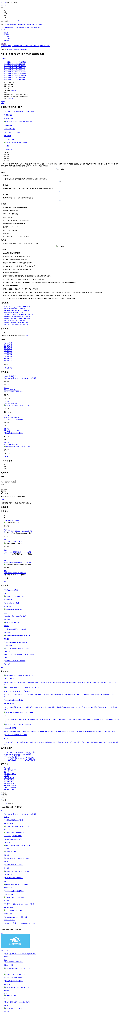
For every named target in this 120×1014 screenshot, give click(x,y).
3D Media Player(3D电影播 (11, 417)
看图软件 (6, 772)
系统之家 (3, 2)
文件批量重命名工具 (10, 774)
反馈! (27, 336)
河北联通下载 (8, 353)
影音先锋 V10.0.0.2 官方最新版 (13, 541)
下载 (5, 529)
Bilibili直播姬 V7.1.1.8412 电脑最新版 (14, 77)
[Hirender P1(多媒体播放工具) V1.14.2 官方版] (17, 405)
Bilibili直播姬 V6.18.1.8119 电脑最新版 (15, 73)
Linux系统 (7, 36)
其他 (3, 29)
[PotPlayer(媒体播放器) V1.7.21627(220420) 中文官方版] (20, 378)
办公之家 (29, 27)
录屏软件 (6, 776)
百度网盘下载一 (8, 358)
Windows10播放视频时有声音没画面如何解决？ (17, 316)
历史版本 (3, 58)
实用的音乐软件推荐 (10, 770)
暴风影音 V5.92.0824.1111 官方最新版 (15, 573)
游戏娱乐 (36, 46)
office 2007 (29, 24)
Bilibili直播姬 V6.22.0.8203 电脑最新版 (15, 75)
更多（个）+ (4, 950)
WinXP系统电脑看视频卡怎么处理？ (14, 312)
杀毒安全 (31, 46)
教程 (39, 27)
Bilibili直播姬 (24, 49)
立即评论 (3, 499)
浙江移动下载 (8, 349)
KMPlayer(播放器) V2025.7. (11, 444)
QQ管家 (7, 24)
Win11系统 (19, 27)
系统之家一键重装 (37, 24)
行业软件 (25, 46)
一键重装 (34, 27)
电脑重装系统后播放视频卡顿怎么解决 (15, 308)
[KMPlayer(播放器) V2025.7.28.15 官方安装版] (17, 446)
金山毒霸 (12, 24)
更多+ (2, 667)
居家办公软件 (8, 768)
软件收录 (10, 803)
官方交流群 (4, 803)
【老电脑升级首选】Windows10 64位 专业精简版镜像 (19, 760)
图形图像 (14, 46)
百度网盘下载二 (8, 360)
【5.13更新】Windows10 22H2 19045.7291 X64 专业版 (19, 752)
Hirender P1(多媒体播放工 (11, 403)
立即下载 (6, 388)
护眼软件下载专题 (9, 780)
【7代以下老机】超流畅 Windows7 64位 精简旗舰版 (19, 758)
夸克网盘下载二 (8, 356)
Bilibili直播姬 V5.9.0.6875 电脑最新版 (14, 64)
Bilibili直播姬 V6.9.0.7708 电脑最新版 (14, 70)
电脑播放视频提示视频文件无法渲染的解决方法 (17, 310)
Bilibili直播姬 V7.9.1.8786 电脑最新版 (14, 79)
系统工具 (8, 46)
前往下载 (9, 368)
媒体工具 (47, 46)
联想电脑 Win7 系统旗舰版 (12, 756)
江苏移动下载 (8, 347)
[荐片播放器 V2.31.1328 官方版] (13, 433)
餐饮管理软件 (8, 782)
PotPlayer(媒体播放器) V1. (11, 376)
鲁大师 (17, 24)
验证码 (3, 484)
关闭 (5, 368)
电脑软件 (16, 49)
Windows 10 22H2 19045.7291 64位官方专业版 (17, 754)
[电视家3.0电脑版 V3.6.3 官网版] (13, 392)
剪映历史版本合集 (9, 789)
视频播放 (13, 90)
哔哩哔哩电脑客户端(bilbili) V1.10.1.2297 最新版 (18, 531)
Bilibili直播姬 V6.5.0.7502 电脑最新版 (14, 68)
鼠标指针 (6, 40)
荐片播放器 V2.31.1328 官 (11, 431)
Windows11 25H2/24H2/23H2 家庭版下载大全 (16, 322)
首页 (2, 27)
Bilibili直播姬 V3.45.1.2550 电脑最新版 (15, 62)
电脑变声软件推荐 (9, 783)
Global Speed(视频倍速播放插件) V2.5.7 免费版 (17, 552)
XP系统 (24, 27)
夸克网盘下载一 (8, 355)
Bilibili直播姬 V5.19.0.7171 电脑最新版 (15, 66)
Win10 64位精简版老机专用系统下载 (14, 320)
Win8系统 (6, 35)
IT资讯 (6, 33)
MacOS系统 (7, 38)
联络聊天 (42, 46)
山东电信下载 (8, 345)
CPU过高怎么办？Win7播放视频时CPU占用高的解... (19, 314)
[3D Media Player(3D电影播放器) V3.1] (15, 419)
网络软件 (3, 46)
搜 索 (17, 21)
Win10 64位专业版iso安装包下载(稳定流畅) (16, 324)
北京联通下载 (8, 351)
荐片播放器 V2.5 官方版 (11, 520)
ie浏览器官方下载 (9, 778)
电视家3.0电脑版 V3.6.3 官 (11, 390)
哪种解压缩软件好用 (10, 785)
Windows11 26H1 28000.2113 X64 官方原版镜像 (17, 318)
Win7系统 (12, 27)
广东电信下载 (8, 343)
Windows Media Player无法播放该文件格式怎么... (17, 307)
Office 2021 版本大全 (10, 787)
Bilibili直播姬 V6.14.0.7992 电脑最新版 (15, 72)
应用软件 (20, 46)
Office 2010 (22, 24)
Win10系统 (7, 27)
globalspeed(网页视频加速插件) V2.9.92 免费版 (17, 562)
